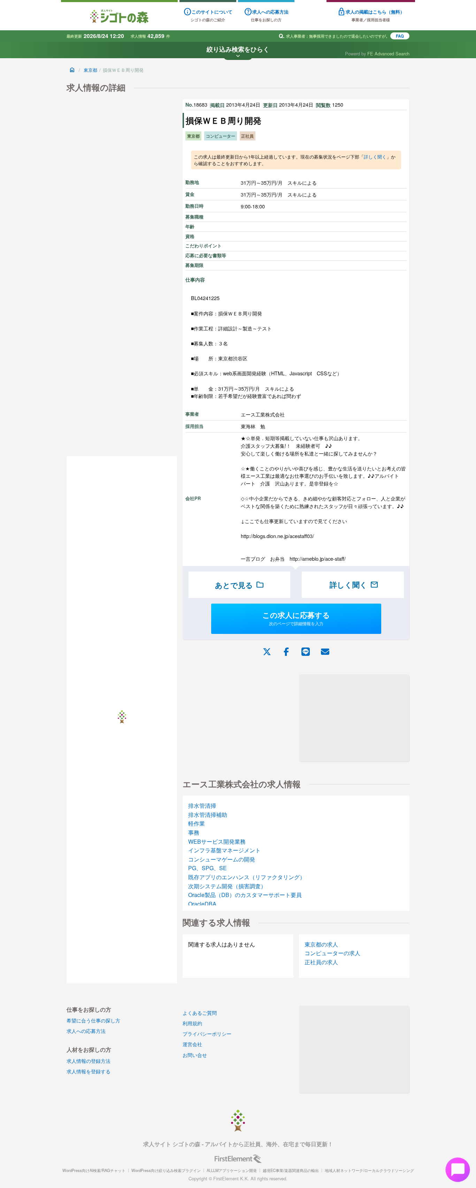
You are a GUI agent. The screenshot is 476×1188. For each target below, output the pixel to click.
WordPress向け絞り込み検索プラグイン (166, 1170)
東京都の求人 (321, 944)
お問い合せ (195, 1054)
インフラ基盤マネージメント (224, 850)
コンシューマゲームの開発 (221, 859)
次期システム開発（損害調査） (227, 886)
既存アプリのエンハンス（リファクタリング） (246, 877)
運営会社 (192, 1044)
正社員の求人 (321, 962)
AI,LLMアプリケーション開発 (232, 1170)
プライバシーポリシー (207, 1033)
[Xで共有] (267, 651)
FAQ (400, 36)
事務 (193, 832)
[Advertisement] (354, 717)
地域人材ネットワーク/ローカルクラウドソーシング (369, 1170)
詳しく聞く (375, 156)
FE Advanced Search (388, 53)
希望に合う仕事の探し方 (93, 1020)
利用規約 (192, 1023)
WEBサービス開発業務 (217, 841)
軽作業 (196, 823)
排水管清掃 (202, 806)
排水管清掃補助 (207, 815)
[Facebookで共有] (286, 651)
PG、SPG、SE (207, 868)
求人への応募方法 (86, 1030)
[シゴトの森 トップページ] (119, 16)
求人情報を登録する (88, 1071)
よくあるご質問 (200, 1012)
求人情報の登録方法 (88, 1060)
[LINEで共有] (305, 651)
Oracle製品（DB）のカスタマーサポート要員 (245, 895)
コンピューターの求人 (332, 953)
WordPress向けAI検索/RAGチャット (93, 1170)
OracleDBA (202, 904)
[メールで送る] (325, 651)
